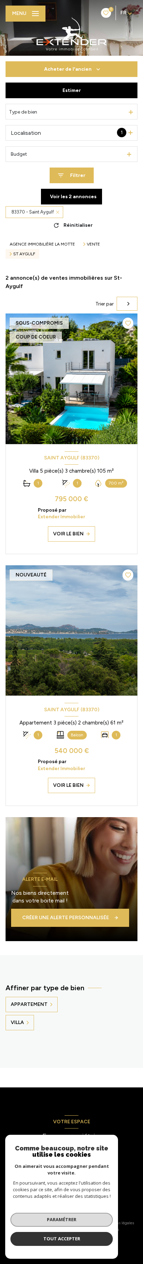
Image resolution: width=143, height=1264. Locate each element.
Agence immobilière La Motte (42, 244)
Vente (93, 244)
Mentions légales (119, 1222)
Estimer (71, 90)
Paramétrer (61, 1219)
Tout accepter (61, 1238)
